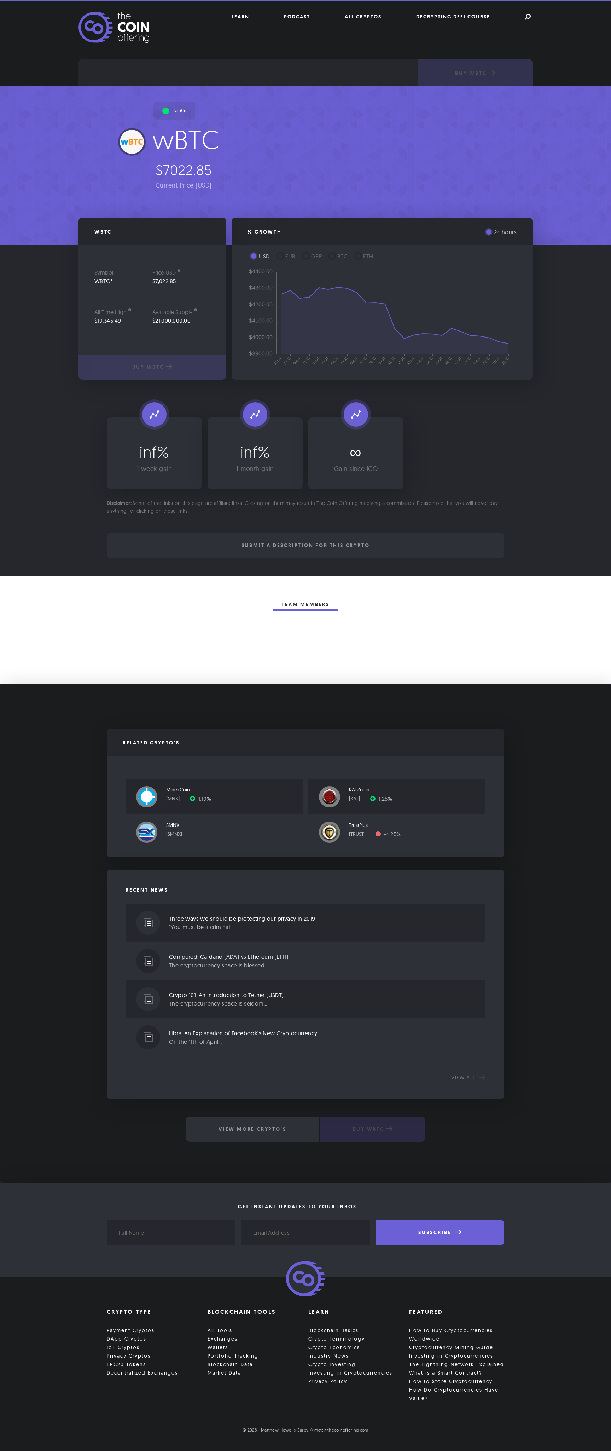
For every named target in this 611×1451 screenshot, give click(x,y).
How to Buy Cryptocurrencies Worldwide (451, 1334)
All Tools (220, 1330)
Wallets (218, 1347)
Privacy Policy (327, 1381)
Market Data (224, 1373)
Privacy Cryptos (129, 1356)
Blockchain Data (230, 1364)
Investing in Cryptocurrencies (350, 1373)
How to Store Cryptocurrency (451, 1381)
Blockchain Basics (333, 1330)
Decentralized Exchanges (142, 1373)
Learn (240, 16)
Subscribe (435, 1232)
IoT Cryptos (123, 1347)
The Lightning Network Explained (456, 1364)
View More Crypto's (252, 1129)
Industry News (328, 1356)
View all (464, 1078)
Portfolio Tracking (233, 1356)
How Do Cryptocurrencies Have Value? (454, 1394)
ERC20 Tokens (126, 1364)
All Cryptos (363, 16)
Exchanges (223, 1339)
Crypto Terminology (336, 1339)
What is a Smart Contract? (445, 1373)
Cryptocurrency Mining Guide (451, 1347)
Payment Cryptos (131, 1330)
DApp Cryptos (126, 1339)
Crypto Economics (334, 1347)
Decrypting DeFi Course (453, 16)
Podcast (297, 16)
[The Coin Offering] (305, 1279)
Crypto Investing (332, 1364)
